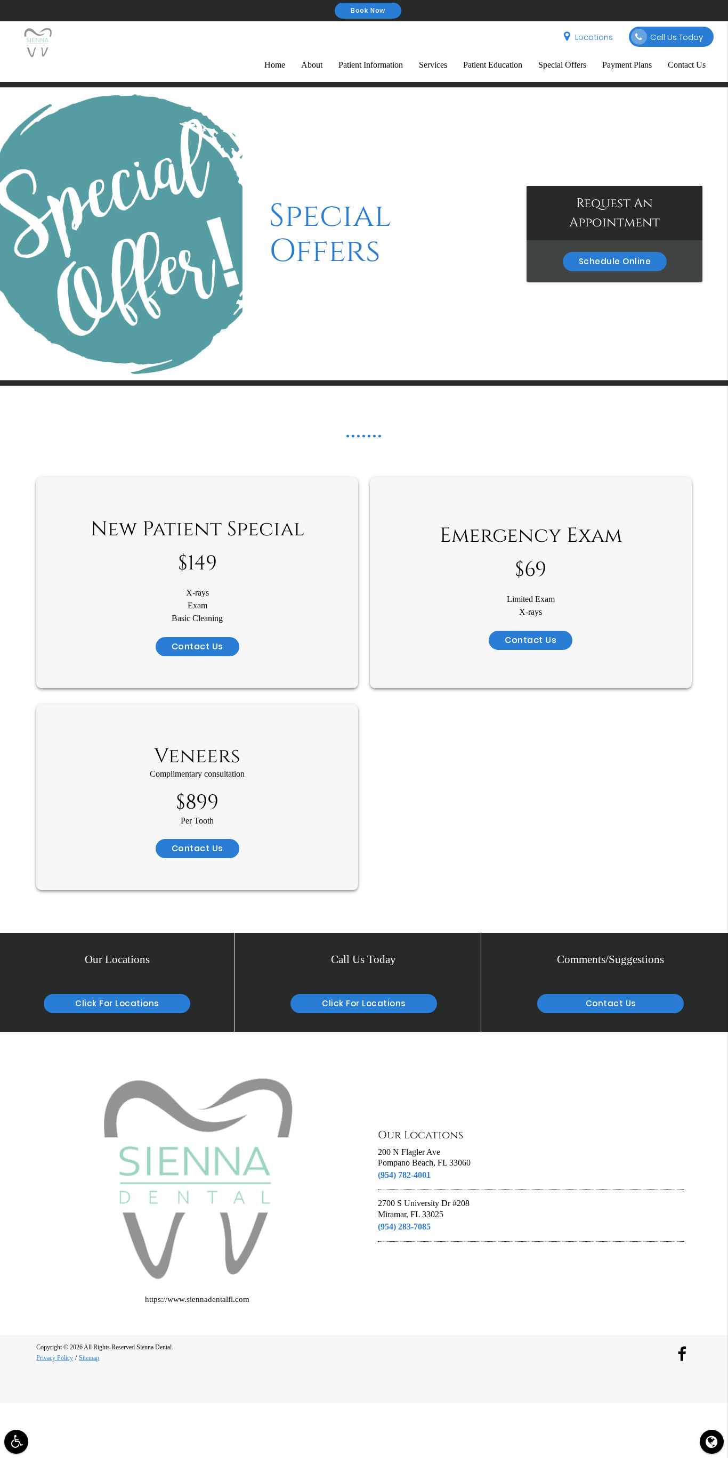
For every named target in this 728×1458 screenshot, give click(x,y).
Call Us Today (676, 37)
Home (274, 65)
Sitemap (89, 1358)
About (311, 65)
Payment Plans (627, 65)
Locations (594, 37)
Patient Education (492, 65)
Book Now (368, 10)
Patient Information (370, 65)
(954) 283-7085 (404, 1226)
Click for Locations (117, 1003)
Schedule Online (615, 261)
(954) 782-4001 (404, 1175)
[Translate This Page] (712, 1442)
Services (433, 65)
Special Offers (562, 65)
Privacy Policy (54, 1358)
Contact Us (687, 65)
